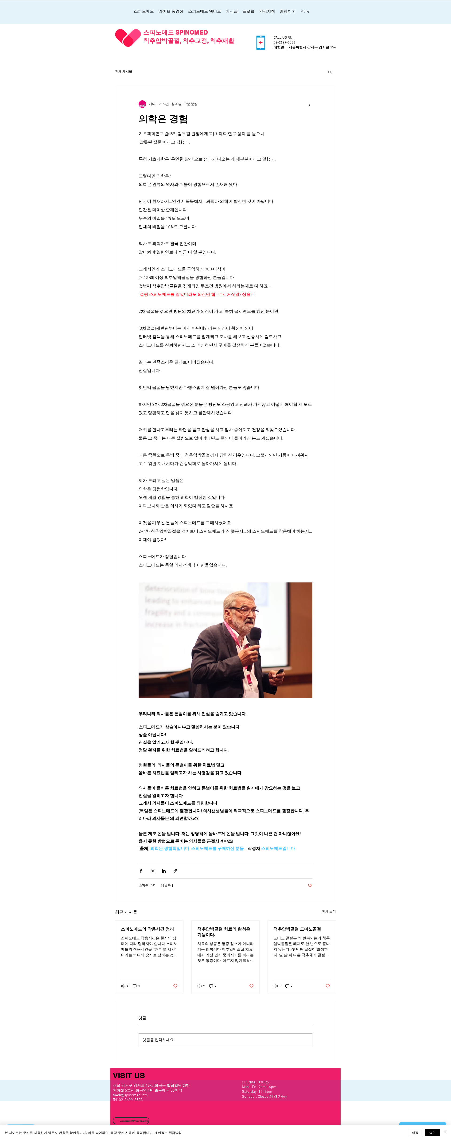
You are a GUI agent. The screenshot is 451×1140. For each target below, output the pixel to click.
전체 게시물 (123, 72)
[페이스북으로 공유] (141, 871)
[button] (330, 72)
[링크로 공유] (175, 871)
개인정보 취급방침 (168, 1132)
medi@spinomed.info (130, 1095)
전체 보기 (329, 912)
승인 (432, 1132)
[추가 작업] (309, 104)
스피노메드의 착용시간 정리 (147, 928)
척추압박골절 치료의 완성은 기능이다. (223, 931)
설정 (415, 1132)
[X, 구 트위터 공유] (152, 871)
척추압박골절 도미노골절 (297, 928)
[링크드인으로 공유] (164, 871)
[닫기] (445, 1132)
